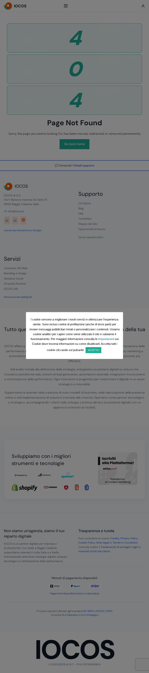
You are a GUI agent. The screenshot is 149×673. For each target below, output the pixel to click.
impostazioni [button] (106, 339)
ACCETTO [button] (93, 350)
